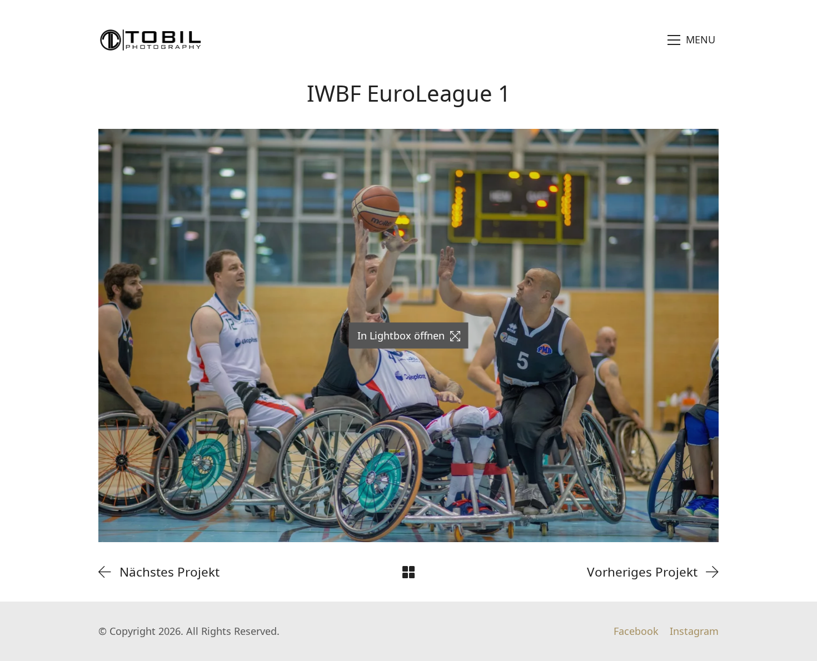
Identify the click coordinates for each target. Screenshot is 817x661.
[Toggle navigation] (692, 40)
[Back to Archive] (408, 572)
